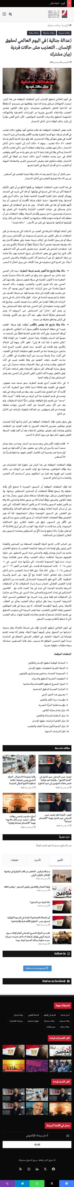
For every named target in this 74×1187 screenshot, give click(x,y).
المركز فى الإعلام (50, 1015)
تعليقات (14, 860)
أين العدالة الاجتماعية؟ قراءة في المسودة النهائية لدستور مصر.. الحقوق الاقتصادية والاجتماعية (28, 920)
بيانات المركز (18, 1015)
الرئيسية (65, 25)
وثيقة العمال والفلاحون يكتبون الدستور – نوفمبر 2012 (27, 887)
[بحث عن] (10, 15)
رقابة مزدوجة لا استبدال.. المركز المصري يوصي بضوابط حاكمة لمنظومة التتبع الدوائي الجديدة (22, 780)
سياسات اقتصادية (16, 1021)
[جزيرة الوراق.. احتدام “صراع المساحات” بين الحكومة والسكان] (37, 1066)
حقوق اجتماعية (33, 1021)
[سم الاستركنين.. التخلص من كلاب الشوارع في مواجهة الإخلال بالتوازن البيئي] (61, 876)
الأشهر (60, 860)
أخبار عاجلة (65, 1015)
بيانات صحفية (54, 25)
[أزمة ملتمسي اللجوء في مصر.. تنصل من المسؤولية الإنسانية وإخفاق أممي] (60, 1066)
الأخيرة (37, 860)
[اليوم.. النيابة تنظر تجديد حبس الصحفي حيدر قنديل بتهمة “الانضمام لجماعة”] (54, 802)
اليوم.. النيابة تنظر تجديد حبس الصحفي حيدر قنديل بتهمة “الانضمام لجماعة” (34, 3)
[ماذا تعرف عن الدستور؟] (61, 907)
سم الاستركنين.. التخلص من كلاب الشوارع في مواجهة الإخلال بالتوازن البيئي (27, 873)
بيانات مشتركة (48, 33)
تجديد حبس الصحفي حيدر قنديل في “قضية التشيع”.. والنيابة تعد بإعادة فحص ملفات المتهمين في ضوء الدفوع (54, 780)
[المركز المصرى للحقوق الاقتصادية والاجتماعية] (57, 14)
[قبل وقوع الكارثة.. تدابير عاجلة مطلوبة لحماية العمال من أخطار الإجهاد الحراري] (14, 1066)
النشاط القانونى (33, 1015)
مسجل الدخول (54, 846)
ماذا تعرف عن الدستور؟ (40, 902)
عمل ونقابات (50, 1027)
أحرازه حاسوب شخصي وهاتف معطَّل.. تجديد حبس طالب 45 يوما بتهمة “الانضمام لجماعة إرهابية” (21, 819)
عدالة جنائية (34, 33)
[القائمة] (4, 15)
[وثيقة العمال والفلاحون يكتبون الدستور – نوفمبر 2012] (61, 891)
